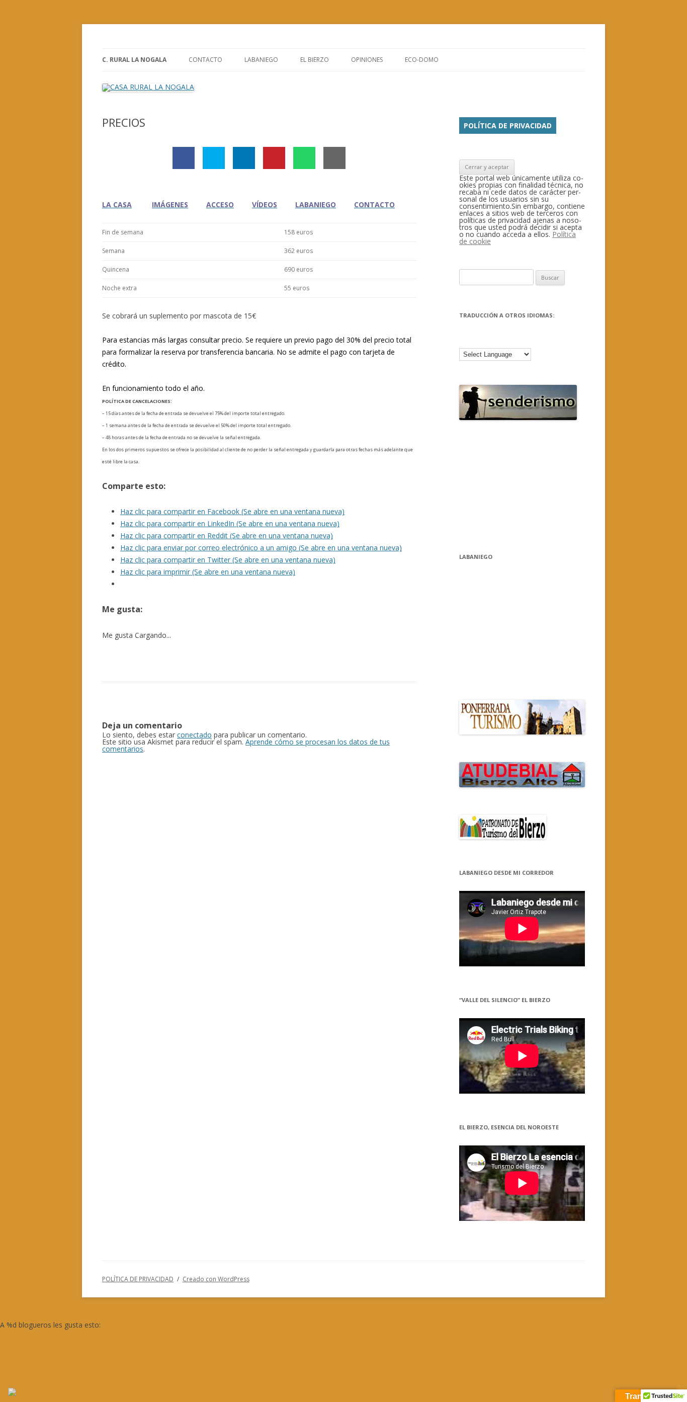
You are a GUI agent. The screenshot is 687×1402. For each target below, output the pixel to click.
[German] (504, 339)
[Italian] (517, 339)
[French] (491, 339)
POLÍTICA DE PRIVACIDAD (508, 125)
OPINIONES (367, 59)
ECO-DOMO (422, 59)
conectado (194, 734)
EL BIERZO (314, 59)
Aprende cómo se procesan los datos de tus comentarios (246, 745)
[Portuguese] (531, 339)
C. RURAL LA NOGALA (134, 59)
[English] (478, 339)
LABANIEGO (261, 59)
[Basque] (465, 339)
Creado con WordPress (216, 1279)
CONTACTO (205, 59)
